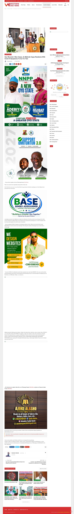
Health (52, 118)
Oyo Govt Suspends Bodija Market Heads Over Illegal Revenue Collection (15, 462)
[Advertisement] (37, 18)
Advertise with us (31, 0)
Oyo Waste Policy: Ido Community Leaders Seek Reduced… (59, 71)
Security (53, 135)
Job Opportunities (55, 121)
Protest (52, 133)
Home (18, 0)
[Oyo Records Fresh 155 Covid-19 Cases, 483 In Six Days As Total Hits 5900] (26, 476)
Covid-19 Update (47, 4)
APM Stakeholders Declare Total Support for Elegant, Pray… (60, 63)
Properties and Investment (56, 131)
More (65, 5)
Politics (28, 4)
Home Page (23, 4)
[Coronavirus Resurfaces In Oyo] (11, 476)
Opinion (53, 125)
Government (59, 68)
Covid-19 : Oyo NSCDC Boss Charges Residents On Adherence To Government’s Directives (37, 463)
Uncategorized (60, 52)
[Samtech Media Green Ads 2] (26, 249)
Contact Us (25, 0)
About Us (21, 0)
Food (52, 114)
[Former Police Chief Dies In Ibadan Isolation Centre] (40, 476)
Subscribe (66, 94)
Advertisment (54, 104)
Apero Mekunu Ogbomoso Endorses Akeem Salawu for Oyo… (59, 55)
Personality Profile (55, 127)
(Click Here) (26, 182)
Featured (53, 112)
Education (61, 4)
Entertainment (39, 4)
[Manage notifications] (71, 511)
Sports (33, 4)
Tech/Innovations (54, 139)
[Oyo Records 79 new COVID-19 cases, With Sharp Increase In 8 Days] (26, 491)
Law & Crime (54, 4)
